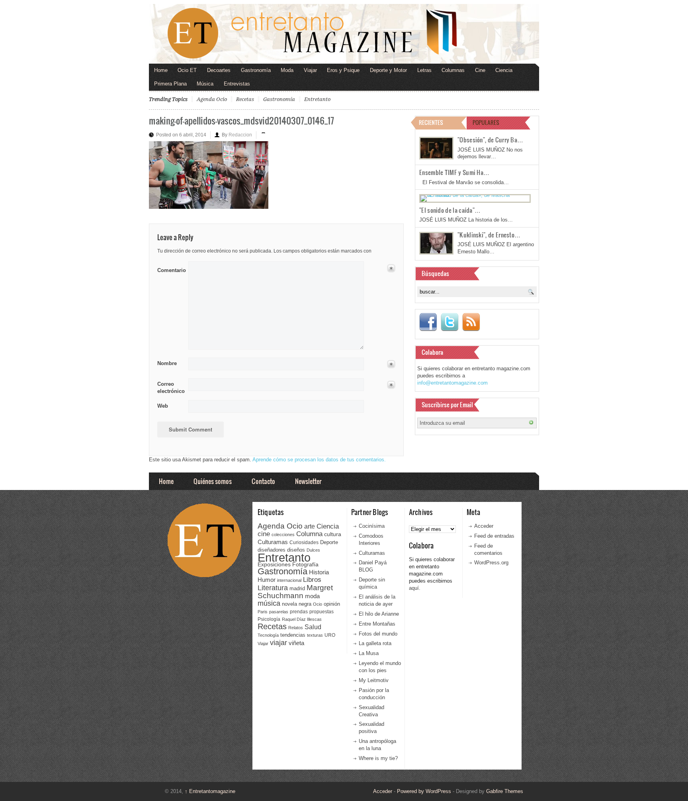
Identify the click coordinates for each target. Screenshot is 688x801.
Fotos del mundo (378, 634)
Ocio (317, 604)
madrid (297, 588)
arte (309, 526)
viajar (278, 642)
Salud (313, 627)
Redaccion (240, 135)
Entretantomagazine (210, 791)
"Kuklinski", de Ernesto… (488, 234)
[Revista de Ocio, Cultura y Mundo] (344, 34)
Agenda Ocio (212, 99)
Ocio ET (187, 70)
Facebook (428, 322)
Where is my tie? (378, 758)
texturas (315, 635)
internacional (289, 580)
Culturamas (273, 542)
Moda (287, 70)
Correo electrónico (170, 387)
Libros (312, 579)
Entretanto (317, 99)
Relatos (295, 627)
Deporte (329, 542)
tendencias (292, 635)
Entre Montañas (377, 624)
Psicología (269, 619)
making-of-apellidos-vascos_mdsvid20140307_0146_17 (241, 120)
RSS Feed (471, 322)
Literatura (273, 587)
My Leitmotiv (374, 680)
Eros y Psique (343, 70)
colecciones (283, 534)
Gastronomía (256, 70)
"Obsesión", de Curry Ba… (490, 139)
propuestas (321, 611)
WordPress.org (491, 563)
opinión (332, 604)
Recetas (245, 99)
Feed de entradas (494, 536)
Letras (424, 70)
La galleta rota (375, 643)
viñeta (296, 643)
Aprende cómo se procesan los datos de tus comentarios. (319, 460)
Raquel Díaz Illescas (302, 619)
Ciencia (503, 70)
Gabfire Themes (504, 791)
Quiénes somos (213, 481)
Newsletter (308, 481)
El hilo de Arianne (379, 614)
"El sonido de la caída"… (450, 210)
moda (312, 596)
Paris (263, 611)
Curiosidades (304, 542)
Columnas (453, 70)
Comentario (170, 268)
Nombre (167, 363)
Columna (309, 534)
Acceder (483, 526)
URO (329, 635)
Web (162, 406)
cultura (332, 534)
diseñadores (271, 550)
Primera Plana (170, 84)
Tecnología (268, 635)
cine (264, 534)
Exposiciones (274, 565)
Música (205, 84)
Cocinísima (372, 526)
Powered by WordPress (424, 791)
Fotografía (305, 564)
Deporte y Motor (388, 70)
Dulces (313, 550)
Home (161, 70)
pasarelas (278, 611)
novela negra (296, 604)
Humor (267, 579)
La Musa (369, 653)
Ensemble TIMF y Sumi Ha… (454, 172)
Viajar (310, 70)
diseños (296, 550)
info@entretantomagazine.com (452, 383)
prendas (299, 611)
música (269, 603)
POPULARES (486, 122)
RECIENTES (431, 122)
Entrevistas (237, 84)
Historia (319, 572)
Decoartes (219, 70)
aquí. (414, 588)
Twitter (449, 322)
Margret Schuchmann (295, 591)
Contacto (263, 481)
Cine (480, 70)
